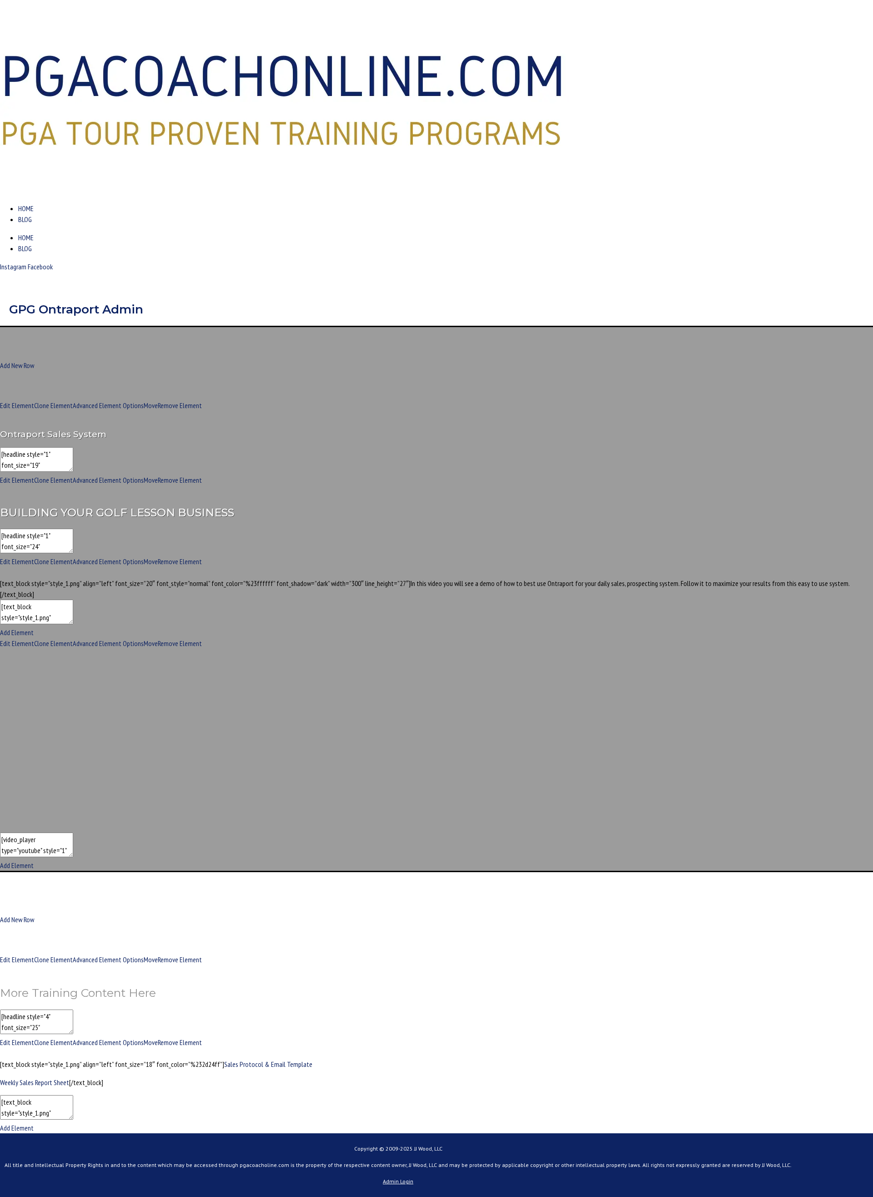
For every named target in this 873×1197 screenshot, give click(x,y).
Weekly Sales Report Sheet (34, 1082)
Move (151, 405)
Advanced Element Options (108, 405)
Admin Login (398, 1181)
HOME (26, 208)
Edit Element (17, 405)
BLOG (25, 219)
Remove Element (180, 405)
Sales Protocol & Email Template (268, 1064)
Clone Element (53, 405)
